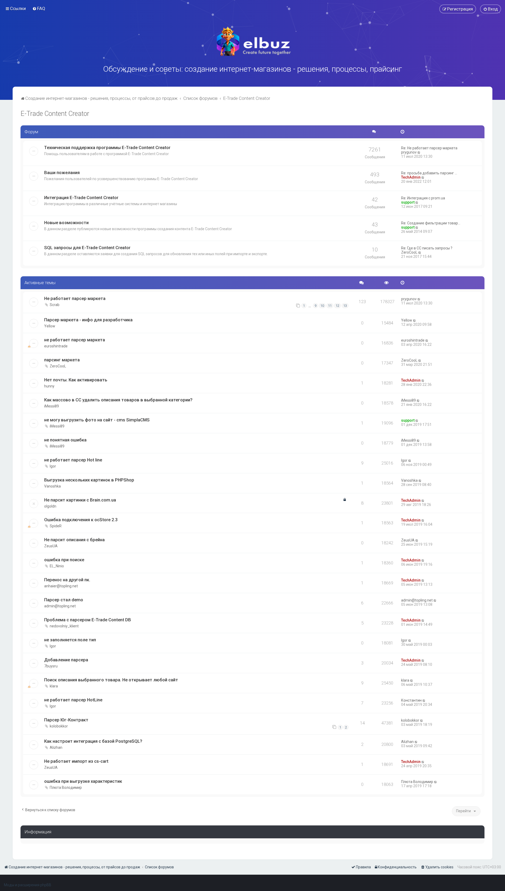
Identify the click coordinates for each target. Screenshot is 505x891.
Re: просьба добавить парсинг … (429, 173)
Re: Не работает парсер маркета (429, 148)
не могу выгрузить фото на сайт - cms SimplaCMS (97, 419)
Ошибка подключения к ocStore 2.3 (81, 519)
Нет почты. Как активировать (75, 379)
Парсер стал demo (63, 599)
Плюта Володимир (66, 787)
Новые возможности (66, 222)
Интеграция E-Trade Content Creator (81, 197)
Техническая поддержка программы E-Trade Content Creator (107, 147)
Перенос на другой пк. (67, 579)
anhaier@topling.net (61, 586)
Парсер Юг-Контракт (66, 719)
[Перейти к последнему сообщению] (419, 299)
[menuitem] (39, 8)
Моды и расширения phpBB (27, 885)
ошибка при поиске (64, 559)
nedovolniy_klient (64, 626)
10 (322, 306)
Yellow (49, 326)
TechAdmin (411, 177)
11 (330, 306)
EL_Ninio (57, 566)
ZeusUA (51, 546)
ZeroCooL (409, 252)
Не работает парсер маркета (74, 298)
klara (54, 686)
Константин (411, 700)
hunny (49, 386)
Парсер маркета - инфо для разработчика (88, 319)
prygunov (409, 152)
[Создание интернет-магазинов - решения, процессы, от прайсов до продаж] (252, 41)
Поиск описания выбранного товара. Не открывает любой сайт (111, 679)
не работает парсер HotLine (73, 699)
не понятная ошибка (65, 439)
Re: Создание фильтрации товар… (430, 223)
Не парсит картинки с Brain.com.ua (80, 500)
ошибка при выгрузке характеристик (83, 781)
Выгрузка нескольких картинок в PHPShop (89, 480)
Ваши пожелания (62, 172)
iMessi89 (51, 406)
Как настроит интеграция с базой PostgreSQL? (93, 741)
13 (345, 306)
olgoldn (50, 506)
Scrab (54, 305)
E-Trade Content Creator (55, 113)
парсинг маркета (62, 359)
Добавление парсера (66, 659)
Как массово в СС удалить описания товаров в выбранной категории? (118, 399)
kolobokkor (59, 726)
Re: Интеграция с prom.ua (423, 198)
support (408, 202)
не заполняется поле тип (70, 639)
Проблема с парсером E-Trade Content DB (87, 619)
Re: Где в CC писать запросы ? (426, 248)
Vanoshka (52, 486)
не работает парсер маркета (74, 339)
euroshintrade (56, 346)
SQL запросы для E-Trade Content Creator (87, 247)
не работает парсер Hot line (73, 459)
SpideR (56, 526)
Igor (53, 466)
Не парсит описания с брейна (74, 539)
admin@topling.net (60, 606)
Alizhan (56, 747)
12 (337, 306)
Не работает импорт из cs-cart (76, 761)
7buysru (51, 666)
